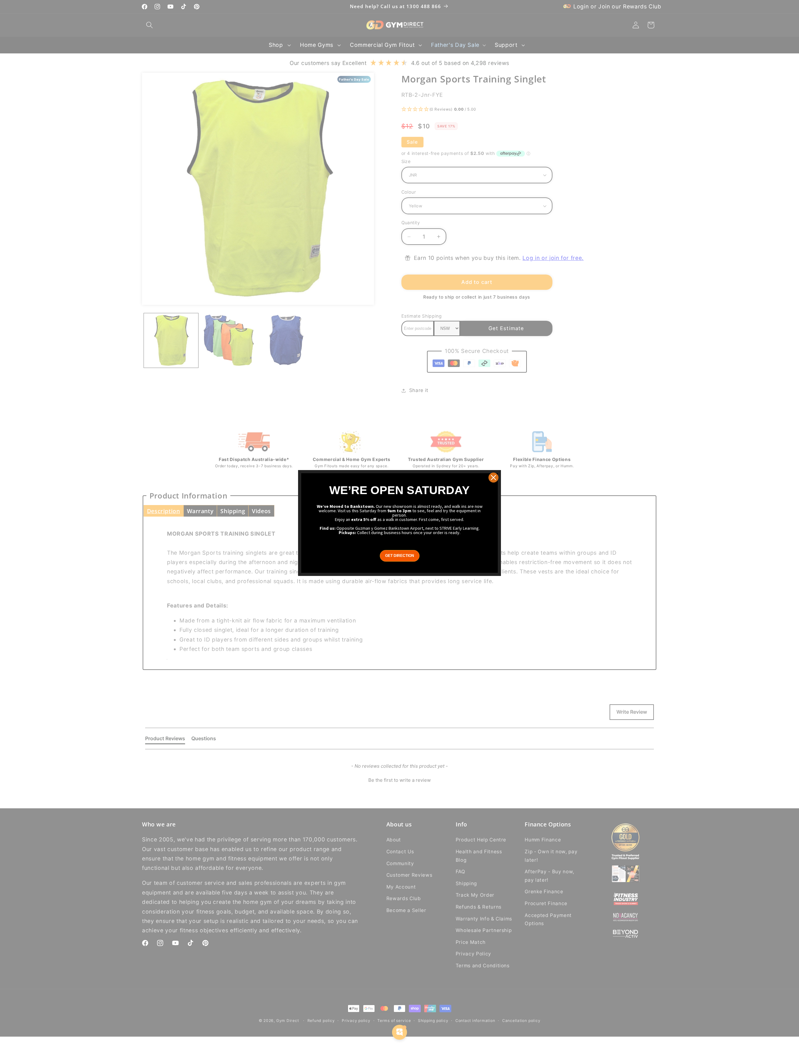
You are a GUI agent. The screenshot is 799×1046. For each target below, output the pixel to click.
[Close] (493, 477)
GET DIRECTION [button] (399, 555)
